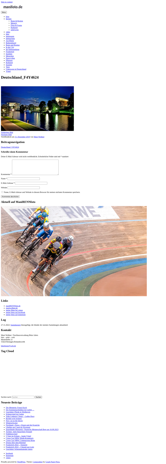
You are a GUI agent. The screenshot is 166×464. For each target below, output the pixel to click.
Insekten (9, 54)
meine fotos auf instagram (16, 315)
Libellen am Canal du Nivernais (18, 427)
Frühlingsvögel (11, 434)
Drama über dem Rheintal (16, 443)
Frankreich (10, 52)
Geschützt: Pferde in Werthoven (18, 412)
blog (7, 17)
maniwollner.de (12, 308)
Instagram (9, 456)
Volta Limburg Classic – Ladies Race (20, 416)
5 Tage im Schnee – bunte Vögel (18, 436)
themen (8, 19)
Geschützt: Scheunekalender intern (19, 449)
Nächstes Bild (6, 135)
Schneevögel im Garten (15, 414)
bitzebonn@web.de (8, 346)
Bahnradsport (11, 43)
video (8, 32)
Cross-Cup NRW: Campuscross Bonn (20, 440)
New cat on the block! (14, 421)
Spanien (9, 65)
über (7, 34)
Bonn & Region (17, 21)
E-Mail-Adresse (8, 183)
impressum (10, 36)
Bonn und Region (13, 45)
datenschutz (10, 38)
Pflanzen (9, 60)
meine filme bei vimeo (14, 310)
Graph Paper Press (52, 462)
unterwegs (15, 30)
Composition (38, 462)
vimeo (8, 458)
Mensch (14, 23)
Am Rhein (10, 41)
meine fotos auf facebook (15, 312)
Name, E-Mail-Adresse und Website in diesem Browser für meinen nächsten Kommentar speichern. (42, 192)
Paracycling (10, 58)
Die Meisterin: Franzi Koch (16, 408)
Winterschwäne (12, 423)
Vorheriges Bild (7, 132)
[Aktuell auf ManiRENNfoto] (74, 295)
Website (4, 188)
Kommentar (6, 174)
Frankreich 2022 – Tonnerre (16, 445)
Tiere (8, 67)
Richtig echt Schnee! (14, 419)
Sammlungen (16, 325)
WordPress (21, 462)
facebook (9, 453)
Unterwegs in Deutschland (16, 69)
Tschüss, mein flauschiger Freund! (19, 432)
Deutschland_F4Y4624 (10, 147)
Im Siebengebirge (12, 49)
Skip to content (7, 2)
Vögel (8, 71)
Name (4, 179)
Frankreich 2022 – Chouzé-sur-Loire (20, 447)
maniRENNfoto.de (13, 306)
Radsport (14, 28)
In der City (10, 47)
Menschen (10, 56)
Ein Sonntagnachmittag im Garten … (20, 410)
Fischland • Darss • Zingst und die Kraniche (23, 425)
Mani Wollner (39, 137)
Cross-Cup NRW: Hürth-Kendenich (19, 438)
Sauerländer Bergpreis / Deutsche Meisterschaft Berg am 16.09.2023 (32, 429)
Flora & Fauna (16, 25)
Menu (4, 12)
